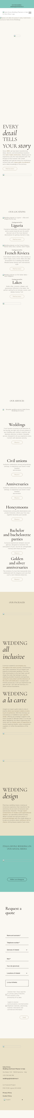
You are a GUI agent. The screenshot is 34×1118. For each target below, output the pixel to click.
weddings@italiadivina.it (17, 6)
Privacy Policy (7, 1093)
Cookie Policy (7, 1096)
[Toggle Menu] (30, 12)
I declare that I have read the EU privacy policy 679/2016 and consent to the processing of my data (16, 994)
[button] (13, 1099)
